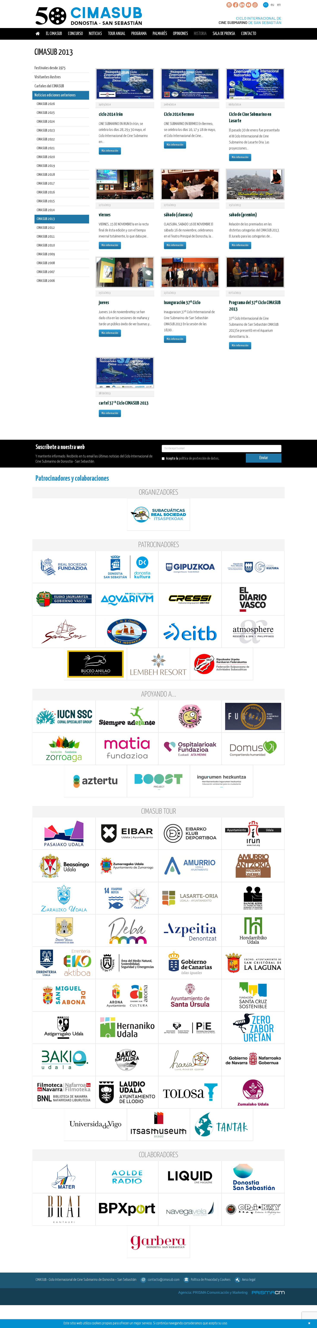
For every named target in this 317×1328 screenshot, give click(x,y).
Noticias (95, 34)
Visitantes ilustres (48, 77)
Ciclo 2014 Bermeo (179, 114)
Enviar (263, 458)
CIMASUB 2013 (46, 219)
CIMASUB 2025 (46, 113)
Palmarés (160, 34)
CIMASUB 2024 (46, 122)
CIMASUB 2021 (46, 148)
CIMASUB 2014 (46, 210)
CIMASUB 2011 (46, 237)
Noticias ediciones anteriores (55, 95)
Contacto (248, 34)
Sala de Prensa (224, 34)
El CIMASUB (54, 34)
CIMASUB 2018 (46, 175)
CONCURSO (75, 34)
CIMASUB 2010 (46, 245)
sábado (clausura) (178, 214)
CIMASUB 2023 (46, 130)
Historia (200, 34)
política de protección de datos (198, 458)
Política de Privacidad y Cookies (211, 1280)
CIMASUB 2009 (46, 254)
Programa (139, 34)
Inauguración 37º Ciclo (182, 302)
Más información (110, 150)
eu (272, 5)
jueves (104, 302)
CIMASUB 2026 (46, 104)
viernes (104, 214)
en (279, 5)
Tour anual (116, 34)
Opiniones (180, 34)
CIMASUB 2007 (46, 272)
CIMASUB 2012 (46, 228)
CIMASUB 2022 (46, 139)
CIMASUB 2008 (46, 263)
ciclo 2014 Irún (111, 114)
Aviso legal (248, 1280)
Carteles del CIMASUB (49, 86)
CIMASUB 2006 (46, 281)
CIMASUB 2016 (46, 192)
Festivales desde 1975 (50, 68)
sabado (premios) (243, 214)
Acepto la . (192, 458)
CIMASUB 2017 (46, 183)
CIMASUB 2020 (46, 157)
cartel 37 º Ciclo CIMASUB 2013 (124, 403)
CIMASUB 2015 (46, 201)
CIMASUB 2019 (46, 166)
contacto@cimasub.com (163, 1280)
